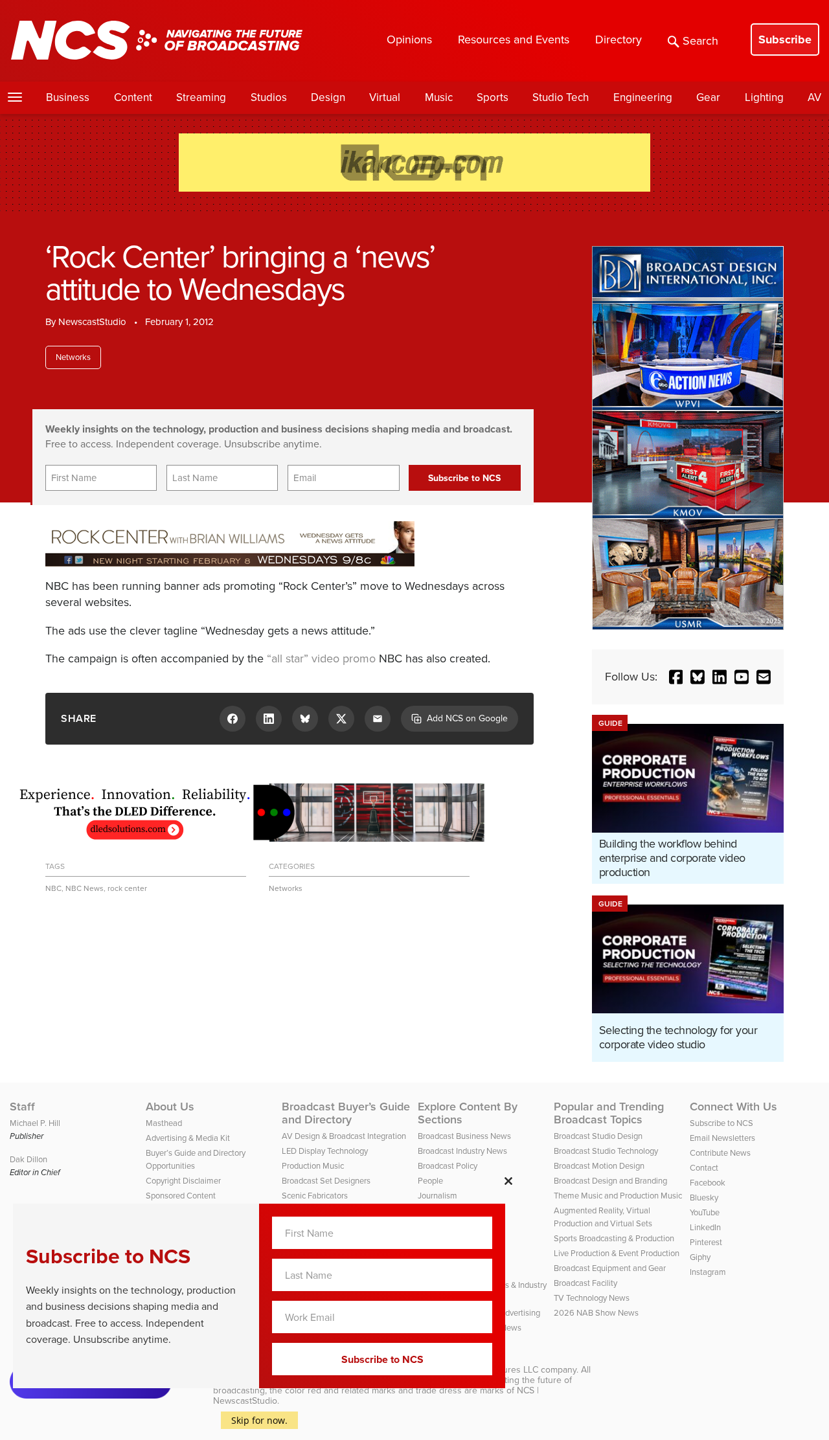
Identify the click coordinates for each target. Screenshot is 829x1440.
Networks (73, 357)
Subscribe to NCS (721, 1123)
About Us (170, 1106)
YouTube (705, 1212)
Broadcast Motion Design (599, 1166)
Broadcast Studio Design (598, 1136)
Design (328, 97)
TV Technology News (592, 1298)
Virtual (384, 97)
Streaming (201, 97)
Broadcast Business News (464, 1136)
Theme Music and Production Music (618, 1195)
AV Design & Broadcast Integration (344, 1136)
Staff (22, 1106)
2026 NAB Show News (596, 1313)
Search (700, 40)
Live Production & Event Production (616, 1253)
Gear (708, 97)
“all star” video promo (321, 658)
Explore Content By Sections (467, 1113)
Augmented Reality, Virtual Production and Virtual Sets (603, 1217)
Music (439, 97)
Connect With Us (733, 1106)
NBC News (84, 888)
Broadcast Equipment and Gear (610, 1268)
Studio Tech (560, 97)
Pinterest (706, 1242)
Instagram (708, 1272)
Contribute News (720, 1153)
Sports (492, 97)
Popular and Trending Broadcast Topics (609, 1113)
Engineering (642, 97)
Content (133, 97)
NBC (53, 888)
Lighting (764, 97)
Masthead (164, 1123)
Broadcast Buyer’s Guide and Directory (346, 1113)
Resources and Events (513, 39)
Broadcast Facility (585, 1283)
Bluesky (704, 1197)
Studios (269, 97)
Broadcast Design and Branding (610, 1181)
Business (67, 97)
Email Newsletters (722, 1138)
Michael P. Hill (35, 1123)
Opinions (409, 39)
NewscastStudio (92, 322)
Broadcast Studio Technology (606, 1151)
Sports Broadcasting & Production (614, 1238)
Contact (704, 1168)
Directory (618, 39)
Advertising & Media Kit (188, 1138)
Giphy (700, 1257)
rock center (127, 888)
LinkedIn (705, 1227)
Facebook (707, 1182)
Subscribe (785, 39)
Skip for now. (259, 1420)
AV (814, 97)
